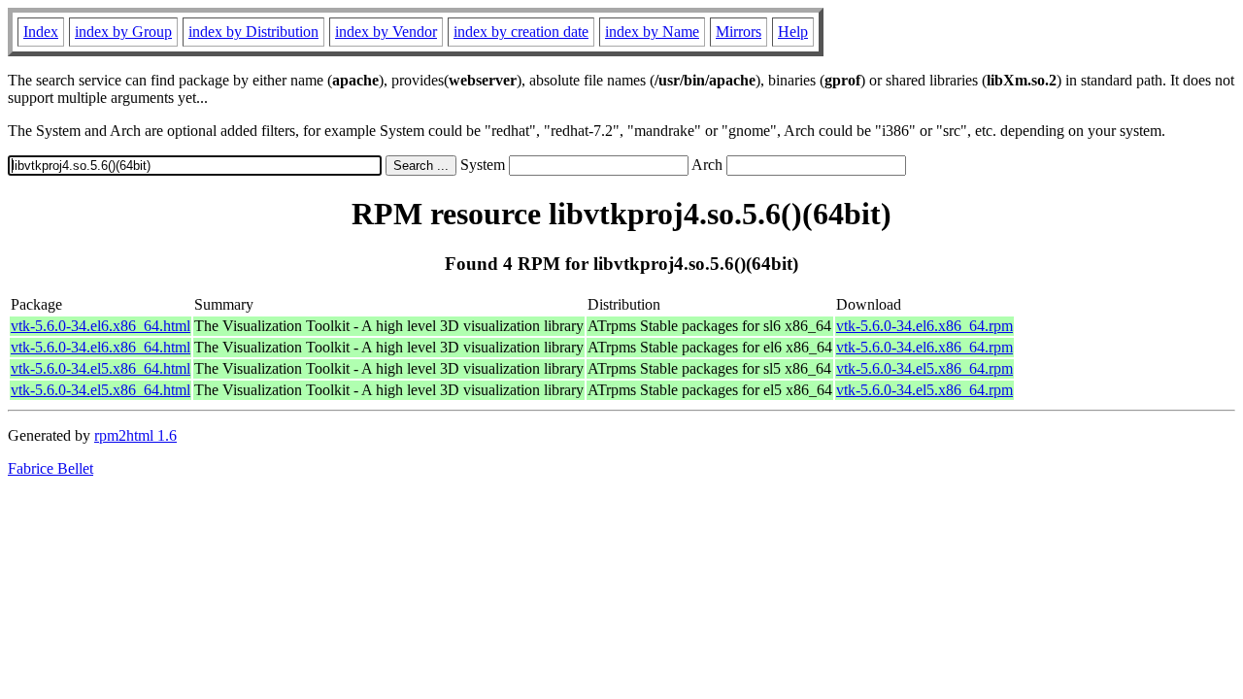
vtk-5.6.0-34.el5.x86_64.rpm (924, 368)
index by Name (652, 31)
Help (793, 31)
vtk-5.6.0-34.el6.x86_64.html (100, 325)
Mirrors (738, 31)
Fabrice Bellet (50, 468)
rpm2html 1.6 (135, 435)
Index (40, 31)
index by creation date (521, 31)
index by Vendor (386, 31)
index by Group (123, 31)
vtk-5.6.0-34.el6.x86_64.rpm (924, 325)
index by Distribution (253, 31)
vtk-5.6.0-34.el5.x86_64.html (100, 368)
